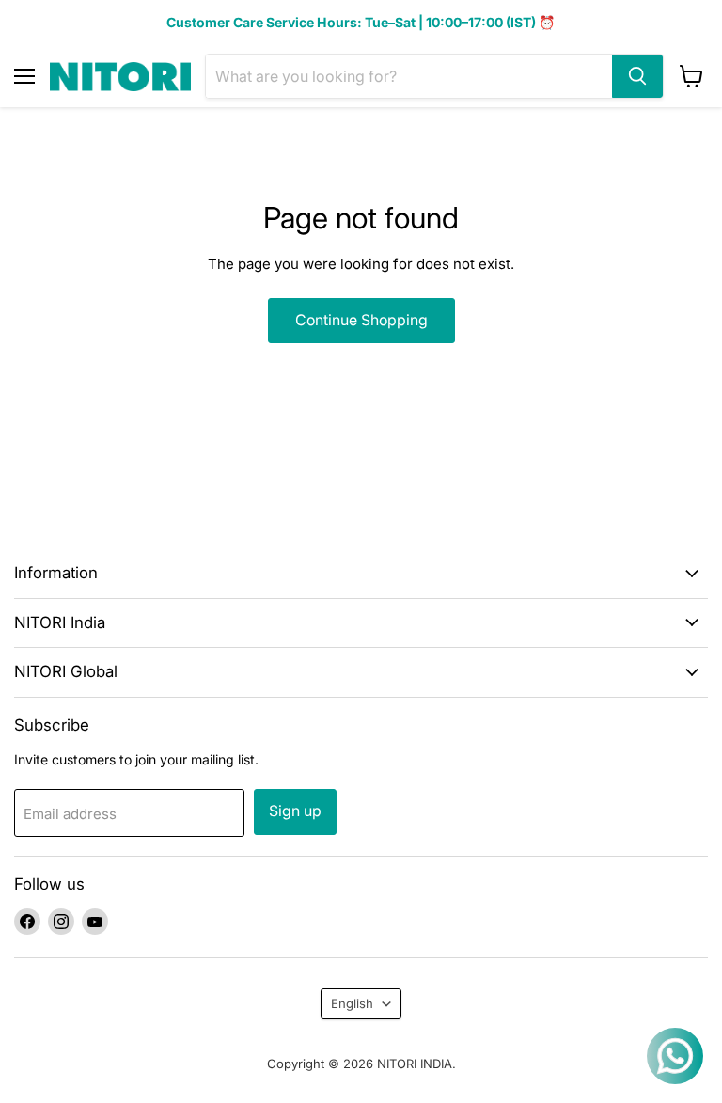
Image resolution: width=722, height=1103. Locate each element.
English (352, 1003)
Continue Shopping (361, 320)
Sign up (295, 811)
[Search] (637, 76)
